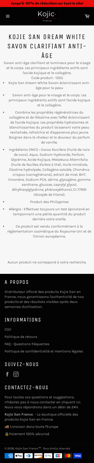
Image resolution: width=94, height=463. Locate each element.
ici (78, 402)
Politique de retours (21, 336)
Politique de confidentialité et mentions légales (44, 351)
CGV (8, 329)
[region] (47, 3)
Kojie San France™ (28, 448)
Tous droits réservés (56, 448)
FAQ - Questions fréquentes (27, 344)
